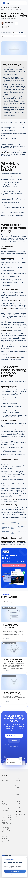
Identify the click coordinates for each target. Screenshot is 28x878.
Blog (3, 801)
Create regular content (7, 258)
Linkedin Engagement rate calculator (7, 826)
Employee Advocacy (20, 806)
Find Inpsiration (19, 782)
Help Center (5, 810)
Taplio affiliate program (16, 300)
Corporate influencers (18, 808)
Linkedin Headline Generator (6, 824)
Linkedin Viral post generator (6, 836)
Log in (3, 782)
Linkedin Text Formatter (5, 838)
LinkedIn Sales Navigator (8, 541)
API (16, 816)
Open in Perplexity (20, 36)
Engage (17, 789)
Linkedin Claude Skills (7, 808)
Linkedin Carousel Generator (6, 831)
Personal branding (19, 803)
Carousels (17, 792)
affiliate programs (6, 330)
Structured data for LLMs (6, 842)
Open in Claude (8, 36)
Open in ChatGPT (19, 32)
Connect (17, 787)
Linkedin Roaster (6, 840)
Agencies (17, 801)
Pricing (4, 778)
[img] (16, 23)
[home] (6, 3)
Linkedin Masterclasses (5, 804)
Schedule (17, 780)
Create (17, 778)
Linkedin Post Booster (5, 833)
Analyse (17, 785)
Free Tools (4, 813)
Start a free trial (6, 780)
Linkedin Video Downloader (5, 829)
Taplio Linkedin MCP (20, 814)
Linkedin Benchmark (7, 806)
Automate (17, 794)
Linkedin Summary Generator (6, 820)
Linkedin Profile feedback (6, 822)
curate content (13, 499)
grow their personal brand (8, 308)
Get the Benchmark (15, 871)
